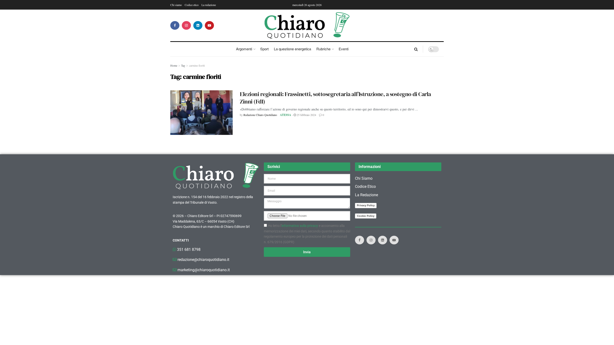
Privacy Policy (366, 205)
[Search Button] (416, 49)
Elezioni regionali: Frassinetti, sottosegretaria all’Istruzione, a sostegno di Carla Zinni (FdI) (335, 97)
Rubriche (323, 48)
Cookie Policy (365, 216)
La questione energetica (292, 48)
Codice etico (192, 5)
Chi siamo (176, 5)
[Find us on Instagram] (186, 25)
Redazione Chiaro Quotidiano (260, 115)
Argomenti (244, 48)
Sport (264, 48)
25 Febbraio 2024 (306, 115)
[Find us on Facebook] (174, 25)
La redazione (208, 5)
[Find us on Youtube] (209, 25)
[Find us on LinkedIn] (197, 25)
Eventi (343, 48)
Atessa (285, 115)
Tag (183, 65)
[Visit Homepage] (307, 25)
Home (173, 65)
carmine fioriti (197, 65)
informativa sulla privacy (300, 226)
